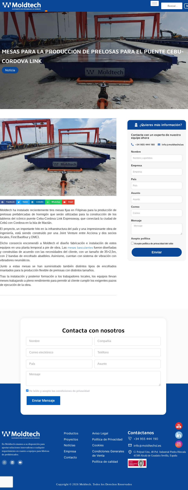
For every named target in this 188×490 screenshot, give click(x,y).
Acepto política (140, 238)
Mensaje (136, 220)
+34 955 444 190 (146, 439)
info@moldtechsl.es (147, 445)
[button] (8, 202)
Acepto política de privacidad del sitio (153, 243)
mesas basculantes (80, 247)
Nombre (136, 151)
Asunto (135, 192)
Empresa (136, 165)
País (133, 179)
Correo (135, 206)
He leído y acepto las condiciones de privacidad (59, 390)
